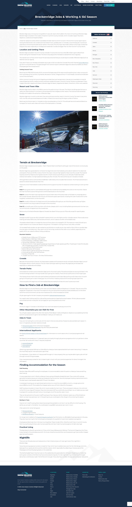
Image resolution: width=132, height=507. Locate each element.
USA (60, 5)
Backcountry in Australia (72, 475)
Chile (51, 483)
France (51, 487)
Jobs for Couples (70, 492)
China (51, 485)
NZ (71, 5)
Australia (77, 5)
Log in (112, 1)
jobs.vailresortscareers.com (57, 295)
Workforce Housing (28, 414)
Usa (25, 28)
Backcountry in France (71, 479)
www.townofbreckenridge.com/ (31, 327)
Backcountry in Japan (71, 481)
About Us (100, 475)
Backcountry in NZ (70, 485)
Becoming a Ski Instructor (72, 487)
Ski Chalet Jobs (69, 490)
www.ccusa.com (26, 345)
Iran (51, 488)
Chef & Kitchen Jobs (71, 496)
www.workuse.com (27, 343)
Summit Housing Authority (45, 417)
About (87, 1)
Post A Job (106, 1)
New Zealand (53, 492)
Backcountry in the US (71, 483)
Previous (19, 131)
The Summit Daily (27, 325)
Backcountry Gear (102, 479)
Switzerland (53, 494)
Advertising (99, 1)
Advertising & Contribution (88, 477)
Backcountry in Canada (71, 477)
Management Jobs (70, 488)
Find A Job (109, 5)
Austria (51, 479)
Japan (48, 5)
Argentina (52, 475)
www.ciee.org (26, 346)
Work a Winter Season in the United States (34, 333)
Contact (93, 1)
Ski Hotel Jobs (69, 494)
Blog (82, 1)
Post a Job (84, 475)
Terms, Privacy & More (103, 481)
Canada (54, 5)
